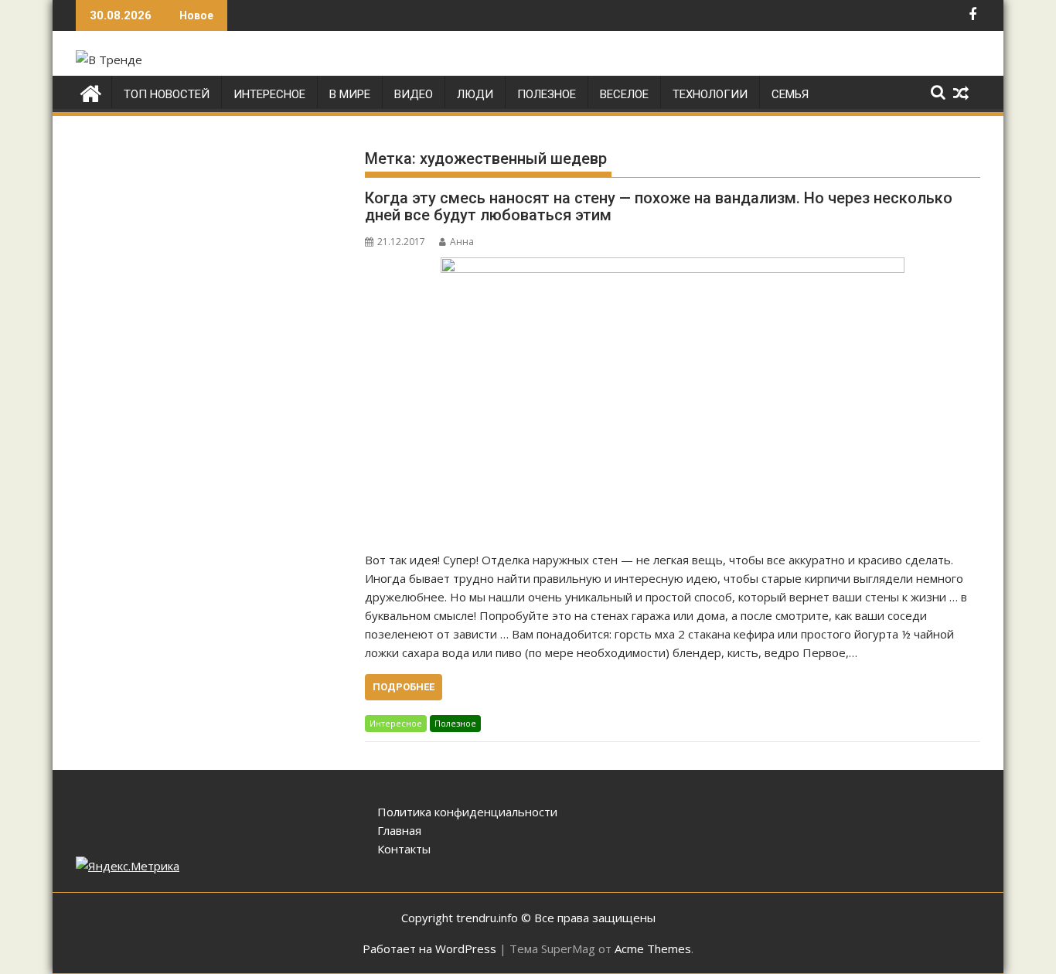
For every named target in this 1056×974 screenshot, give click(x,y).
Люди (475, 94)
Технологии (710, 94)
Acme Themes (653, 948)
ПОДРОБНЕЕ (403, 687)
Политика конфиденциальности (467, 811)
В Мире (349, 94)
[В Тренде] (90, 91)
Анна (462, 241)
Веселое (624, 94)
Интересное (269, 94)
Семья (790, 94)
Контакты (404, 849)
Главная (399, 830)
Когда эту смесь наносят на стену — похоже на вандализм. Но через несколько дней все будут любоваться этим (658, 206)
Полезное (546, 94)
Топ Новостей (166, 94)
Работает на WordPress (429, 948)
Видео (413, 94)
